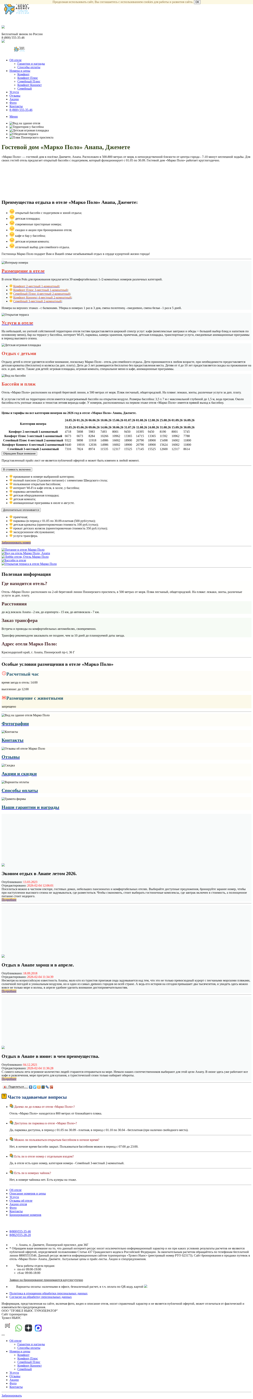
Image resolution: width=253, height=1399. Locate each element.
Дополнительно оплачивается (21, 509)
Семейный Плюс (28, 81)
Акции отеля (18, 1204)
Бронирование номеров (25, 1214)
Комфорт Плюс (27, 78)
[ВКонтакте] (31, 1087)
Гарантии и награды (31, 63)
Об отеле (15, 60)
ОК (197, 2)
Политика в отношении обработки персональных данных (48, 1293)
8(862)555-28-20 (20, 1235)
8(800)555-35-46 (20, 1231)
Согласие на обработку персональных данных (40, 1297)
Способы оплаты (28, 67)
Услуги (14, 92)
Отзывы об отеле (20, 1200)
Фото (13, 102)
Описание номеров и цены (27, 1193)
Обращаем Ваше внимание (19, 453)
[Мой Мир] (43, 1087)
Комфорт (23, 74)
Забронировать (12, 1395)
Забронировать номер (16, 542)
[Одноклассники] (39, 1087)
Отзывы (14, 95)
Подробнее (9, 899)
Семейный (24, 88)
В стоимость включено (17, 469)
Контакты (16, 106)
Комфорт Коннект (29, 85)
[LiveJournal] (47, 1087)
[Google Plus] (51, 1087)
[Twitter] (35, 1087)
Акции (14, 99)
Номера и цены (19, 70)
